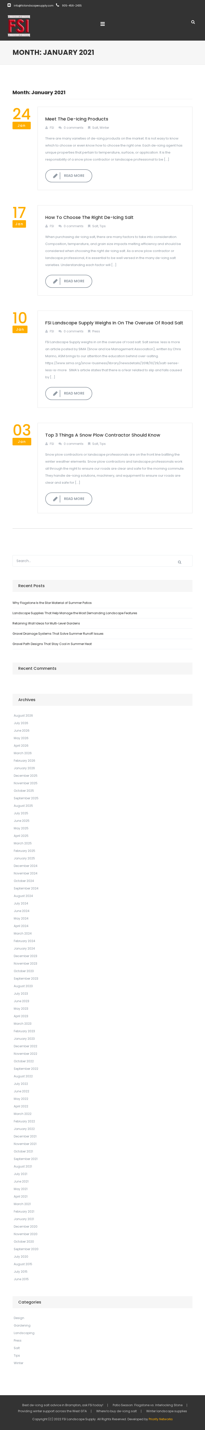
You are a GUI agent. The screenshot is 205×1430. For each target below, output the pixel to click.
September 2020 (26, 1249)
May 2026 (21, 738)
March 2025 (23, 843)
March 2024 (23, 933)
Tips (103, 226)
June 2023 (21, 1001)
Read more (74, 175)
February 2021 (24, 1211)
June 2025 (22, 821)
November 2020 (26, 1234)
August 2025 (23, 806)
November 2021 (25, 1144)
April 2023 (21, 1016)
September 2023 (26, 978)
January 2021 (24, 1219)
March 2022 (23, 1114)
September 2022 (26, 1069)
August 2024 (23, 896)
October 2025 (24, 791)
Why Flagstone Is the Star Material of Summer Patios (52, 603)
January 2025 (24, 858)
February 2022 (24, 1121)
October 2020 (24, 1241)
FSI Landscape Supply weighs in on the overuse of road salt (114, 323)
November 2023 (25, 963)
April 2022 (21, 1106)
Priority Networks (161, 1419)
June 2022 (21, 1091)
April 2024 (21, 926)
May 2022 (21, 1099)
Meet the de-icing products (76, 119)
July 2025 (21, 813)
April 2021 (21, 1196)
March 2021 (22, 1204)
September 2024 (26, 888)
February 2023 (24, 1031)
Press (96, 331)
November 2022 (25, 1054)
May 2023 (21, 1008)
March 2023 (23, 1023)
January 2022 (24, 1129)
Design (19, 1318)
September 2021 (26, 1159)
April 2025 (21, 836)
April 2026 (21, 745)
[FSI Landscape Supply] (19, 26)
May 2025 (21, 828)
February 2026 (24, 760)
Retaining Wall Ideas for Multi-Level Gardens (46, 623)
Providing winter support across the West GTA (52, 1411)
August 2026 (23, 715)
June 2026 (22, 730)
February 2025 (24, 851)
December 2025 (26, 775)
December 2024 (26, 866)
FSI (52, 127)
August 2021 (23, 1166)
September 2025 (26, 798)
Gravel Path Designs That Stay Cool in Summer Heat (52, 644)
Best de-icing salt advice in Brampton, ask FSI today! (62, 1405)
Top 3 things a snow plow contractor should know (102, 435)
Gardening (22, 1325)
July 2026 (21, 723)
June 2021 (21, 1181)
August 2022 (23, 1076)
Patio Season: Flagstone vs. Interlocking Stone (147, 1405)
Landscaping (24, 1333)
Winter (104, 127)
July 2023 (21, 993)
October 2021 (23, 1151)
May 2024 (21, 918)
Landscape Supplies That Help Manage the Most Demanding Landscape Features (74, 613)
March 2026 (23, 753)
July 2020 (21, 1256)
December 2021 (25, 1136)
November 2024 (26, 873)
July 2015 (21, 1271)
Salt (95, 127)
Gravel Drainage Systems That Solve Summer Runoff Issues (58, 633)
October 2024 (24, 881)
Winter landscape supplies (166, 1411)
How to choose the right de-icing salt (89, 217)
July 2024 (21, 903)
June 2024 (22, 911)
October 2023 (24, 971)
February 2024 (24, 941)
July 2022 (21, 1084)
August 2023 (23, 986)
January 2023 (24, 1038)
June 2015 (21, 1279)
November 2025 (26, 783)
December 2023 (25, 956)
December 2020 (26, 1226)
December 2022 (25, 1046)
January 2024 (24, 948)
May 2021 (21, 1189)
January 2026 (24, 768)
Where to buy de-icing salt (116, 1411)
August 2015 (23, 1264)
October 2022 (24, 1061)
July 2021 (20, 1174)
